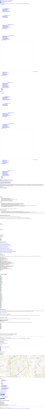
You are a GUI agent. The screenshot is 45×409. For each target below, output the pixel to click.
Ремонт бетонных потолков (5, 83)
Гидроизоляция (2, 4)
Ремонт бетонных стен (4, 173)
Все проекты (1, 253)
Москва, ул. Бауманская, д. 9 (3, 1)
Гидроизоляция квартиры (5, 17)
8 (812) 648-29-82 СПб (10, 0)
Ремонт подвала (4, 161)
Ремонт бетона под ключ (3, 75)
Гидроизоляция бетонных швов (5, 126)
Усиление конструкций (3, 380)
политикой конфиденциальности (11, 338)
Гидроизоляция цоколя (4, 25)
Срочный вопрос (2, 341)
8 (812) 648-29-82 (28, 3)
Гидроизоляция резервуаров (4, 386)
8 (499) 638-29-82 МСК (9, 1)
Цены (1, 381)
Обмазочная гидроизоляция (5, 38)
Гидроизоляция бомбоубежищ (5, 9)
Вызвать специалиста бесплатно (3, 312)
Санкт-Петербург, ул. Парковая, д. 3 (4, 0)
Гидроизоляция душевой (5, 16)
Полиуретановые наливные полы (5, 87)
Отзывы (2, 178)
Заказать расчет (1, 186)
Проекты (2, 88)
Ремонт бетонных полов (5, 84)
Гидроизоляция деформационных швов (6, 27)
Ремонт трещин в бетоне (5, 172)
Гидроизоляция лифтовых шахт (5, 114)
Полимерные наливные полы (5, 86)
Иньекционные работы (3, 389)
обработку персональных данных (23, 338)
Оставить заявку (1, 91)
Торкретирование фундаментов (5, 72)
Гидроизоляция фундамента (5, 26)
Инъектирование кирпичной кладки (6, 39)
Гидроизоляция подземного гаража (6, 11)
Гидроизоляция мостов (4, 28)
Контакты (2, 89)
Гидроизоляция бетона (4, 37)
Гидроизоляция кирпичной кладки (6, 36)
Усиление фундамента (4, 73)
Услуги (2, 181)
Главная (1, 181)
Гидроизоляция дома (4, 10)
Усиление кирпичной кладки (5, 74)
